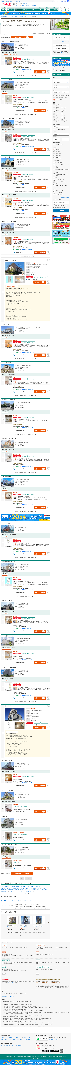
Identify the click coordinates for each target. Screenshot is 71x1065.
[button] (3, 917)
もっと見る (25, 893)
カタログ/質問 (53, 9)
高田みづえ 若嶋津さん (64, 1)
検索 (68, 1)
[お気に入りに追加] (48, 71)
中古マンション (18, 9)
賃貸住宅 (4, 9)
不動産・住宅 (4, 1037)
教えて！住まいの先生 (17, 1045)
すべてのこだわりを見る (63, 197)
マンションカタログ (5, 1045)
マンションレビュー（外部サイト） (33, 1022)
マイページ (62, 52)
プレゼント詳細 (11, 982)
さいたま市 (3, 900)
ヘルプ (51, 1)
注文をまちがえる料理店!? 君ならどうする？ (11, 1)
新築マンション (10, 9)
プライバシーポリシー (10, 1056)
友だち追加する (43, 1039)
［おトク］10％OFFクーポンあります (29, 5)
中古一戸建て (32, 9)
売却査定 (47, 9)
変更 (67, 80)
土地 (42, 9)
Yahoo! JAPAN (47, 1)
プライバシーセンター (21, 1056)
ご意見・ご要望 (51, 1056)
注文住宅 (39, 9)
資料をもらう (39, 72)
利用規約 (29, 1056)
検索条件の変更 (57, 74)
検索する (62, 210)
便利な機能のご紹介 (53, 1039)
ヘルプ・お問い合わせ (61, 1056)
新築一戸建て (25, 9)
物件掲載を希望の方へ (37, 1056)
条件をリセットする (65, 41)
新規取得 (25, 3)
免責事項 (45, 1056)
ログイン (17, 5)
